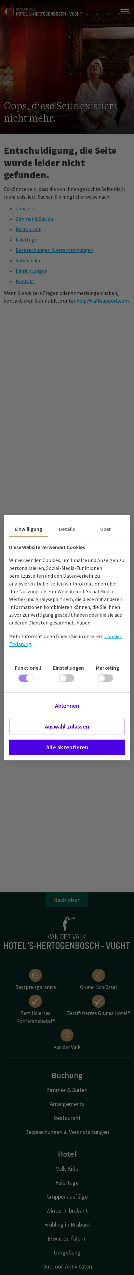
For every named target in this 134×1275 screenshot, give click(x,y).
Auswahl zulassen (67, 726)
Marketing (107, 667)
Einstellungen (68, 667)
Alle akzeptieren (67, 747)
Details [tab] (67, 529)
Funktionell (28, 667)
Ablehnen (67, 705)
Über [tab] (105, 529)
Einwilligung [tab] (28, 529)
